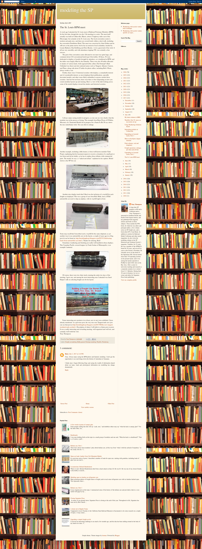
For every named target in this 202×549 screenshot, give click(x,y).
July (126, 115)
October (127, 106)
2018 (125, 95)
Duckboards (74, 435)
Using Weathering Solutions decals (133, 125)
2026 (125, 72)
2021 (125, 86)
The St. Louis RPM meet (132, 157)
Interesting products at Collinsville (131, 130)
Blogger (117, 535)
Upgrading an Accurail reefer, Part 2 (131, 153)
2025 (125, 75)
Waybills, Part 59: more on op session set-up (133, 121)
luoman (104, 535)
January (127, 175)
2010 (125, 196)
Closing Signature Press (77, 498)
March (127, 169)
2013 (125, 187)
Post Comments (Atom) (75, 412)
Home (87, 404)
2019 (125, 92)
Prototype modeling (91, 342)
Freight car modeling (70, 342)
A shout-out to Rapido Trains (79, 509)
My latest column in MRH (132, 117)
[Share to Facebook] (93, 339)
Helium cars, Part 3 (76, 488)
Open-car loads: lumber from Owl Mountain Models (86, 456)
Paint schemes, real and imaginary (132, 144)
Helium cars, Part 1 (76, 446)
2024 (125, 78)
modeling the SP (76, 10)
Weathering (105, 342)
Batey (67, 354)
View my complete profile (129, 280)
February (128, 172)
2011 (125, 193)
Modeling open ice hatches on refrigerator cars (84, 477)
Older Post (111, 404)
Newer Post (63, 404)
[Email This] (87, 339)
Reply (66, 370)
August (127, 112)
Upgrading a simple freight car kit (80, 519)
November (128, 103)
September (128, 109)
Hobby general (81, 342)
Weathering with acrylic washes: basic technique (132, 27)
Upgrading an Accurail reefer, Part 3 (131, 135)
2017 (125, 98)
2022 (125, 84)
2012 (125, 190)
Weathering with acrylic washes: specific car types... (132, 32)
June (126, 161)
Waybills (99, 342)
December (128, 100)
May (126, 164)
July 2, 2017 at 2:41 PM (76, 354)
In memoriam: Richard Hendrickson (81, 467)
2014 (125, 184)
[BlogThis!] (89, 339)
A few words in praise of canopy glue (81, 425)
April (127, 166)
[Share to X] (91, 339)
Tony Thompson (136, 204)
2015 (125, 181)
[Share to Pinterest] (95, 339)
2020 (125, 89)
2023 (125, 81)
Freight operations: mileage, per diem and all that (133, 149)
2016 (125, 179)
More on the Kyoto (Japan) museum (133, 139)
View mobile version (87, 407)
